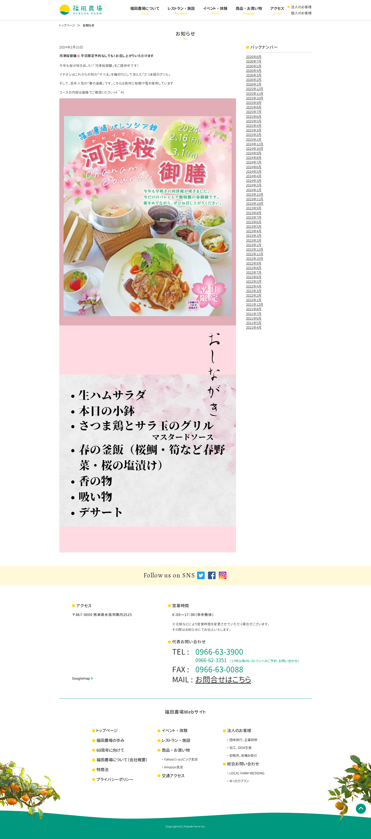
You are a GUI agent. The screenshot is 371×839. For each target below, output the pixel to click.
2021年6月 (253, 318)
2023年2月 (253, 240)
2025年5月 (253, 121)
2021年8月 (253, 309)
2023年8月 (253, 213)
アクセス (277, 10)
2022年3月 (253, 291)
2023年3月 (253, 235)
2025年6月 (253, 116)
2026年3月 (253, 75)
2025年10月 (254, 98)
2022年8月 (253, 268)
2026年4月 (253, 70)
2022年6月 (253, 277)
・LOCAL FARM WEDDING (245, 773)
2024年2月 (253, 185)
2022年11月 (254, 254)
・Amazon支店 (172, 767)
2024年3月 (253, 180)
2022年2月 (253, 295)
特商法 (102, 769)
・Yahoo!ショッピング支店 (179, 759)
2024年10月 (254, 148)
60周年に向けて (110, 750)
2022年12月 (254, 249)
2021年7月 (253, 314)
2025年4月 (253, 125)
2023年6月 (253, 222)
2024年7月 (253, 162)
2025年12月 (254, 89)
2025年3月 (253, 130)
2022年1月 (253, 300)
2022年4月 (253, 286)
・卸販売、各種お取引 (241, 755)
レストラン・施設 (181, 10)
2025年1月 (253, 139)
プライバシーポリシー (114, 779)
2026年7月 (253, 61)
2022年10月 (254, 258)
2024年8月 (253, 157)
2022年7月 (253, 272)
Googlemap (81, 678)
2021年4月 (253, 327)
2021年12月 (254, 304)
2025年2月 (253, 134)
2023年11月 (254, 199)
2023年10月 (254, 203)
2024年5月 (253, 171)
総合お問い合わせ (243, 764)
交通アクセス (173, 775)
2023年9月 (253, 208)
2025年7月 (253, 111)
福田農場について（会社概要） (122, 760)
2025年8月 (253, 107)
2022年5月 (253, 281)
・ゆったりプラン (237, 781)
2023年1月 (253, 245)
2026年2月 (253, 79)
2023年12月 (254, 194)
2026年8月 (253, 56)
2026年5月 (253, 66)
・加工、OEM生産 (239, 747)
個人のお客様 (301, 13)
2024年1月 (253, 190)
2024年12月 (254, 144)
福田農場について (145, 10)
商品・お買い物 (249, 10)
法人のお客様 (301, 7)
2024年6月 (253, 167)
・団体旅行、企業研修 (241, 740)
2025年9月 (253, 102)
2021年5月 (253, 323)
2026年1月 (253, 84)
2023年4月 (253, 231)
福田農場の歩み (110, 740)
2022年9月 (253, 263)
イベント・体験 (215, 10)
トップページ (67, 25)
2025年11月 (254, 93)
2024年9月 (253, 153)
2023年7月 (253, 217)
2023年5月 (253, 226)
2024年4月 (253, 176)
